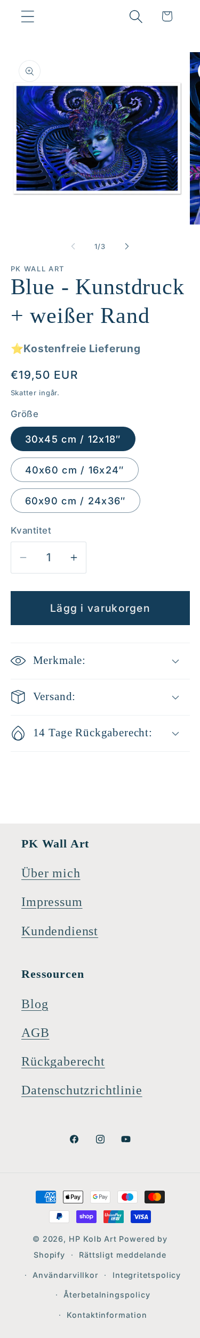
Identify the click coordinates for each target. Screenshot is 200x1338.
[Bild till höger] (127, 246)
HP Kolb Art (93, 1238)
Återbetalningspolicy (106, 1294)
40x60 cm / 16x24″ (74, 470)
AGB (35, 1033)
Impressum (52, 902)
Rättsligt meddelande (122, 1254)
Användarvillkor (66, 1274)
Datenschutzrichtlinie (81, 1090)
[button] (27, 16)
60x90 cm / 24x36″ (75, 500)
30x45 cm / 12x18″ (73, 439)
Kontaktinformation (107, 1314)
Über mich (51, 873)
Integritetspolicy (147, 1274)
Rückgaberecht (63, 1061)
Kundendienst (59, 931)
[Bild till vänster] (73, 246)
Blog (34, 1004)
